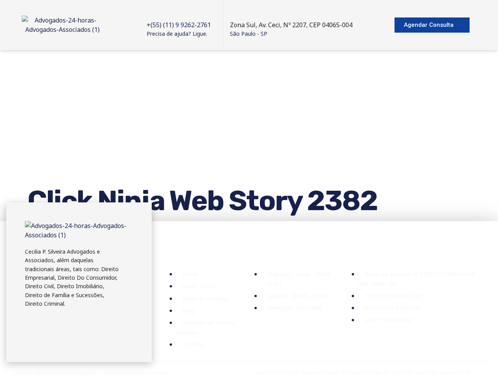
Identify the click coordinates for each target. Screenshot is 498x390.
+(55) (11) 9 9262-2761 (179, 25)
